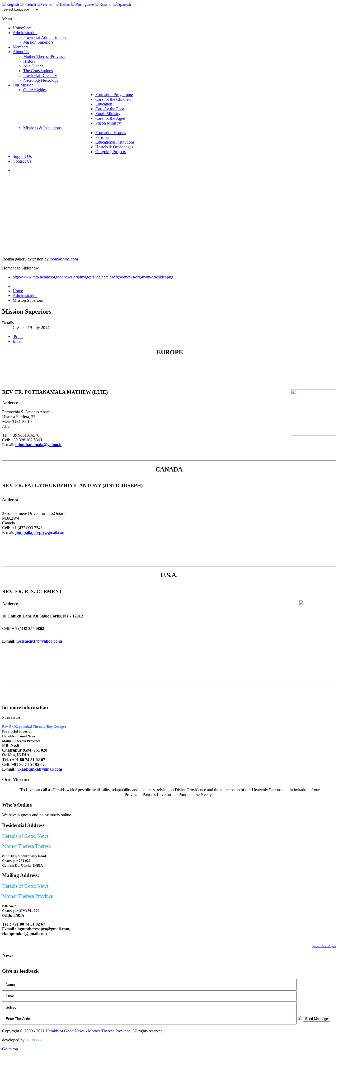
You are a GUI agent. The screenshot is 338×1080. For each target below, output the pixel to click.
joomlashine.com (64, 259)
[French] (28, 4)
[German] (46, 4)
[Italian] (63, 4)
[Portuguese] (82, 4)
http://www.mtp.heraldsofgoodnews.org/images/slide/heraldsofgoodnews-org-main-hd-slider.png (93, 277)
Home (18, 291)
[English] (10, 4)
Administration (25, 295)
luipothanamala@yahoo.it (38, 444)
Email (17, 341)
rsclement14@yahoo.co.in (39, 641)
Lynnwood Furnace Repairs (324, 946)
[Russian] (103, 4)
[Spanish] (122, 4)
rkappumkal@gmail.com (39, 769)
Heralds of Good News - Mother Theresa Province (88, 1031)
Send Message (316, 1019)
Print (18, 336)
